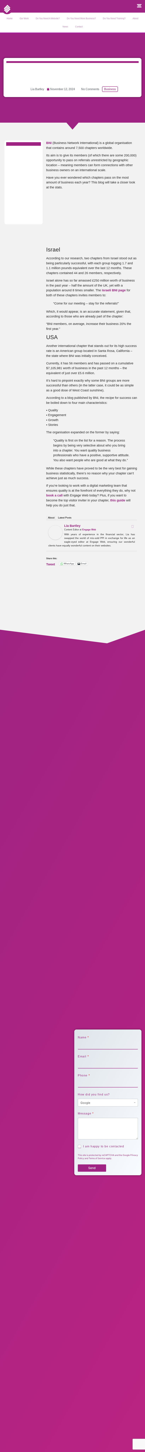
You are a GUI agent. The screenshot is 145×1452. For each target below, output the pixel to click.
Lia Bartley (72, 526)
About (135, 18)
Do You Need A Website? (48, 18)
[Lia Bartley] (55, 538)
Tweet (50, 563)
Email (83, 1056)
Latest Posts (64, 517)
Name (83, 1037)
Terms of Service (97, 1158)
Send (92, 1168)
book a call (54, 495)
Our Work (24, 18)
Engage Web (89, 529)
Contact (79, 26)
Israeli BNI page (114, 290)
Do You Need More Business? (81, 18)
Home (10, 18)
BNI (49, 143)
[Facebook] (132, 526)
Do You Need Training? (114, 18)
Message (85, 1113)
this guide (117, 500)
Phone (84, 1075)
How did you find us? (94, 1094)
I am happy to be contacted (103, 1146)
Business (110, 89)
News (65, 26)
